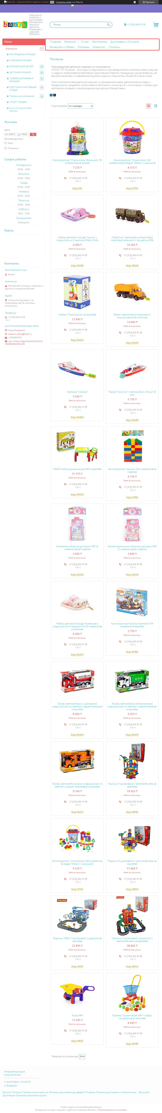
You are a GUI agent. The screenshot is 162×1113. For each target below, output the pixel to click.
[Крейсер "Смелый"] (77, 369)
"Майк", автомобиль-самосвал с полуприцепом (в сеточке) (132, 316)
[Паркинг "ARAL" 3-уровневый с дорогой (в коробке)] (77, 915)
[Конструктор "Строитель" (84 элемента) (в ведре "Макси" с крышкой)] (77, 838)
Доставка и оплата (18, 1082)
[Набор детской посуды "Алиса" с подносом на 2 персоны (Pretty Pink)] (77, 215)
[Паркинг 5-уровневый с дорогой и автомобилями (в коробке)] (132, 915)
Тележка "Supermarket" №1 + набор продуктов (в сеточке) (132, 1017)
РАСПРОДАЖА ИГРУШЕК (23, 54)
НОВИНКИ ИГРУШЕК (21, 60)
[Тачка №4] (77, 993)
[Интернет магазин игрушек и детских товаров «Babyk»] (15, 24)
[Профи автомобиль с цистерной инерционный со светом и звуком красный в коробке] (77, 681)
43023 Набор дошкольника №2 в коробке (77, 469)
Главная (55, 41)
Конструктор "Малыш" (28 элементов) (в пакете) (132, 470)
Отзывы (83, 47)
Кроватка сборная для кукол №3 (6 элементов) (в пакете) (77, 547)
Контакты (99, 41)
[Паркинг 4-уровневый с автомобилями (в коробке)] (132, 838)
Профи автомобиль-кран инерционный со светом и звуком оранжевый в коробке (77, 785)
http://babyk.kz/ (16, 330)
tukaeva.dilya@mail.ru (20, 334)
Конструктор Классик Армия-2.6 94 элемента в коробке (132, 625)
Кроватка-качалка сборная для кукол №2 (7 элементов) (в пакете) (132, 547)
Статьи (114, 47)
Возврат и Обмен (62, 47)
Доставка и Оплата (124, 41)
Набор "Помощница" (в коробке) (77, 315)
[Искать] (108, 25)
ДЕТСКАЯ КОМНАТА (20, 72)
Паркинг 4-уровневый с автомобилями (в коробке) (132, 862)
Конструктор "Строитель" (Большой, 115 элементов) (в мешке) (77, 161)
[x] (54, 95)
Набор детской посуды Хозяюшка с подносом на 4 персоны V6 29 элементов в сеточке (77, 627)
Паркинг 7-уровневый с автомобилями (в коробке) (132, 785)
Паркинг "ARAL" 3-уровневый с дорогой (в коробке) (77, 939)
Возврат (11, 1086)
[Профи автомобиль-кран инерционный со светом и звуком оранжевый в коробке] (77, 761)
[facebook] (51, 95)
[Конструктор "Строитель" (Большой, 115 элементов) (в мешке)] (77, 137)
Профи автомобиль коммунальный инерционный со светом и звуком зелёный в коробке (132, 707)
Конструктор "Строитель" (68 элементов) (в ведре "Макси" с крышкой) (132, 161)
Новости (99, 47)
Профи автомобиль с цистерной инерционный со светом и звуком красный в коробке (77, 707)
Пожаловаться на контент (112, 1110)
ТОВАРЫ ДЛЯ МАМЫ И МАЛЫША (21, 79)
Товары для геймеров (22, 96)
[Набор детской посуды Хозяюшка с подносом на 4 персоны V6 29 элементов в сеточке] (77, 601)
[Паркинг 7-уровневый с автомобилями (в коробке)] (132, 761)
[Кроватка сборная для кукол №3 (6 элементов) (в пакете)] (77, 524)
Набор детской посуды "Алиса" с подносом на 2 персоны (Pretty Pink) (77, 239)
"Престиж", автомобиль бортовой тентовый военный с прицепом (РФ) (132, 239)
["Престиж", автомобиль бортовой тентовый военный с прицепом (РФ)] (132, 215)
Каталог (70, 41)
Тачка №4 (77, 1015)
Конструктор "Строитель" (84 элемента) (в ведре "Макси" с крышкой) (77, 862)
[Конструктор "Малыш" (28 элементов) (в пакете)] (132, 446)
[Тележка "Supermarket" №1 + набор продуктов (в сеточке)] (132, 993)
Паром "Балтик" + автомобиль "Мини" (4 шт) (132, 393)
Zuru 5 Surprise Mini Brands (21, 109)
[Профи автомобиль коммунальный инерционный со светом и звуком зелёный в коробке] (132, 681)
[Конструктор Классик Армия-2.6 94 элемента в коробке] (132, 601)
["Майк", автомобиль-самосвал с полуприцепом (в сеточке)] (132, 292)
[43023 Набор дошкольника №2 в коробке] (77, 446)
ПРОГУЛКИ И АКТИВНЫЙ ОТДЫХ (23, 88)
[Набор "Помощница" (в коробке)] (77, 292)
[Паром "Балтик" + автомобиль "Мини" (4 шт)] (132, 369)
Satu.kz (98, 1107)
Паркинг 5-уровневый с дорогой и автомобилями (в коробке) (132, 939)
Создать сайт (64, 2)
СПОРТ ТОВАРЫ (18, 102)
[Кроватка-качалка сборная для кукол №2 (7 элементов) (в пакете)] (132, 524)
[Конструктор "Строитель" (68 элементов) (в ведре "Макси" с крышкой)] (132, 137)
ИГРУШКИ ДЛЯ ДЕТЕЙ (21, 66)
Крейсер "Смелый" (77, 392)
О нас (85, 41)
